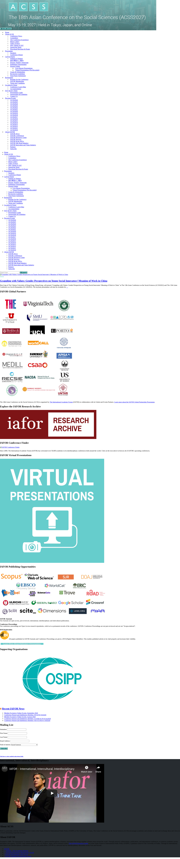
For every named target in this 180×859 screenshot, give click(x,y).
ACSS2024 (14, 104)
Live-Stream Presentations (23, 68)
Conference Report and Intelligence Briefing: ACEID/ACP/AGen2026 (27, 719)
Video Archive (15, 43)
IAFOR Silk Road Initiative (19, 143)
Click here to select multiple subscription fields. (11, 756)
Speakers (13, 53)
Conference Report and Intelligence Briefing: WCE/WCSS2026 (25, 715)
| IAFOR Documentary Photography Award (19, 852)
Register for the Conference (19, 79)
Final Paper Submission (18, 76)
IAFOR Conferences (17, 136)
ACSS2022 (14, 107)
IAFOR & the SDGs (17, 141)
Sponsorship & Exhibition (18, 94)
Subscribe (13, 149)
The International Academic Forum (61, 402)
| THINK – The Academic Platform (16, 851)
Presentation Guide (16, 92)
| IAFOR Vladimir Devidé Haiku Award (17, 856)
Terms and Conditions (17, 83)
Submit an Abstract (16, 58)
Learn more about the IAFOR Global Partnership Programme (134, 402)
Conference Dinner (16, 55)
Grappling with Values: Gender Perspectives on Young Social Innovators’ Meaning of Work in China (53, 280)
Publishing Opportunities (18, 64)
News (2, 276)
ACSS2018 (14, 115)
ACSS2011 (14, 128)
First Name (3, 733)
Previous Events (10, 98)
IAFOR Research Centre (18, 137)
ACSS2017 (14, 117)
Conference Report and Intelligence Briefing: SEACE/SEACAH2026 (27, 720)
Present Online (15, 66)
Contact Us (14, 96)
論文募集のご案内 (17, 60)
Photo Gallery (14, 42)
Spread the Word (15, 47)
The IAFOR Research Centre (78, 843)
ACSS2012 (14, 126)
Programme (9, 51)
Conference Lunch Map (18, 87)
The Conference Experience (19, 40)
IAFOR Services (15, 139)
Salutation (3, 729)
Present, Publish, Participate (19, 62)
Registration (9, 77)
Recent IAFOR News (13, 708)
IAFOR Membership (17, 81)
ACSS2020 (14, 111)
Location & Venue (11, 85)
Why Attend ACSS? (17, 45)
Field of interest (5, 745)
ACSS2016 (14, 119)
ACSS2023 (14, 106)
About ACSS (9, 34)
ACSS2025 (14, 102)
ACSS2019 (14, 113)
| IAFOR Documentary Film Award (16, 854)
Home (7, 32)
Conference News (16, 36)
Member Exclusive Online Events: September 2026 (21, 713)
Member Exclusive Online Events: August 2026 (20, 717)
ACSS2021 (14, 109)
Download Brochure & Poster (20, 49)
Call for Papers (10, 57)
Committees (14, 38)
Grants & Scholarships (17, 72)
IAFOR (6, 849)
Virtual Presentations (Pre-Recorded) (27, 70)
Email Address (5, 741)
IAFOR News (15, 134)
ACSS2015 (14, 121)
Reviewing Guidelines (17, 74)
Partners (13, 147)
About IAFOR (10, 132)
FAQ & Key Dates (11, 91)
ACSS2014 (14, 122)
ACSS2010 (14, 130)
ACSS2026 (14, 100)
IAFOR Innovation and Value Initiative (23, 145)
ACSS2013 (14, 124)
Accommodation (15, 89)
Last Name (3, 737)
